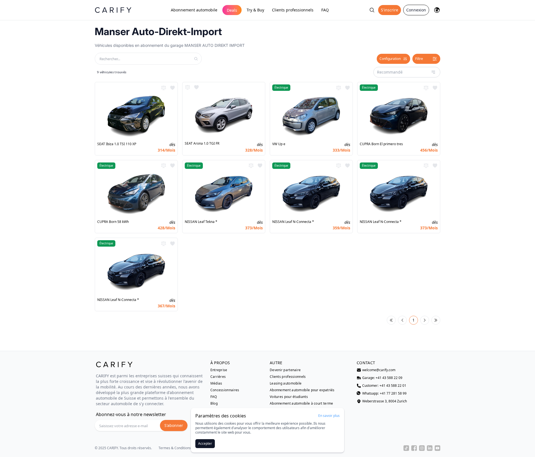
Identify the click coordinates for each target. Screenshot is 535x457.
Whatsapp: (384, 393)
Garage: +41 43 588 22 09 (382, 378)
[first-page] (391, 320)
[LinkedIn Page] (429, 448)
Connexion (416, 10)
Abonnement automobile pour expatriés (302, 390)
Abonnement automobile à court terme (301, 403)
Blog (214, 403)
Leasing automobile (285, 383)
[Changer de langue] (437, 10)
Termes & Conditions (175, 448)
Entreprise (218, 370)
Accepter (205, 443)
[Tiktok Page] (406, 448)
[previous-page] (402, 320)
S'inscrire (389, 10)
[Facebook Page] (414, 448)
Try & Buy (255, 10)
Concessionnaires (224, 390)
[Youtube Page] (437, 448)
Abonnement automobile (194, 10)
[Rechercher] (372, 10)
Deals (232, 10)
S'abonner (173, 425)
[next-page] (424, 320)
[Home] (113, 10)
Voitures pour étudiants (289, 397)
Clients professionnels (292, 10)
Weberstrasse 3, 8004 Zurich (384, 401)
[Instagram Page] (422, 448)
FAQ (325, 10)
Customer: (384, 385)
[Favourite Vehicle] (172, 88)
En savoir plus (329, 416)
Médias (216, 383)
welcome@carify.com (378, 370)
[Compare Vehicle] (163, 88)
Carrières (218, 377)
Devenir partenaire (285, 370)
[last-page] (435, 320)
